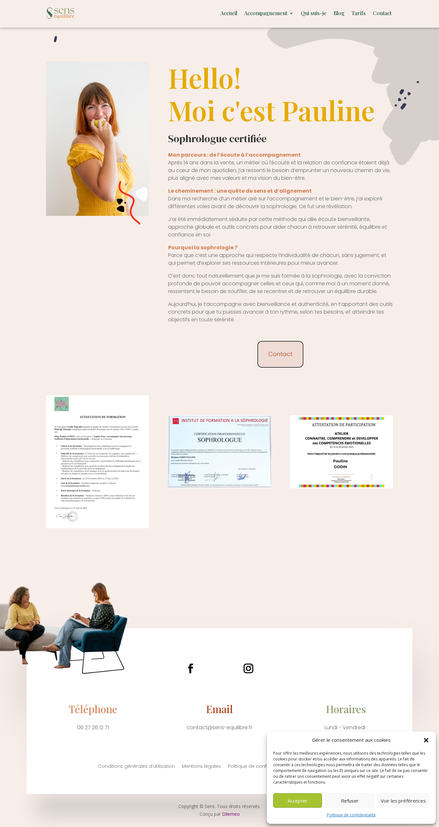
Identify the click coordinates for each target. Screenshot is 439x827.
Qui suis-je (314, 13)
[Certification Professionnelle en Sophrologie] (219, 486)
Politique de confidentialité (351, 815)
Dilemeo (231, 814)
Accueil (228, 13)
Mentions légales (201, 766)
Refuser (350, 800)
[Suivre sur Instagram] (248, 668)
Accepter (298, 800)
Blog (339, 13)
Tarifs (359, 13)
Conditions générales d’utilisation (136, 766)
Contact (382, 13)
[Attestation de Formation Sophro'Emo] (97, 526)
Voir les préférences (403, 800)
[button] (426, 740)
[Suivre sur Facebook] (190, 668)
